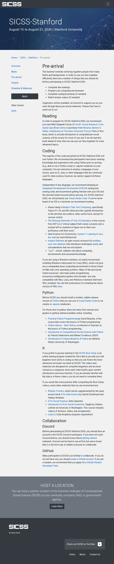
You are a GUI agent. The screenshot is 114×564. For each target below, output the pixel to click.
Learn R (51, 414)
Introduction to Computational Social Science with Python (75, 332)
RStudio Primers (56, 391)
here (60, 286)
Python (56, 300)
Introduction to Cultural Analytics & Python (68, 338)
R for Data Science (70, 394)
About (82, 554)
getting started (89, 438)
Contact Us (95, 554)
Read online (59, 127)
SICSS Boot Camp (87, 353)
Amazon (87, 127)
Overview (15, 66)
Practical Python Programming (62, 318)
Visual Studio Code (78, 198)
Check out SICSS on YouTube (81, 544)
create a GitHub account (81, 459)
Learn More (57, 506)
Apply (14, 71)
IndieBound (54, 131)
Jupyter (56, 304)
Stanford (33, 57)
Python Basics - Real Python (62, 325)
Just (51, 250)
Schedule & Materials (21, 88)
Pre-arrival (16, 77)
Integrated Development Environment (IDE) (63, 188)
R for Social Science (58, 401)
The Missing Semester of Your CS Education (69, 220)
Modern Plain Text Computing (76, 207)
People (14, 82)
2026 (22, 57)
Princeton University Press (77, 131)
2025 (13, 111)
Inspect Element (56, 240)
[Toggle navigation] (108, 4)
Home (14, 57)
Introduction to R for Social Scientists (66, 404)
